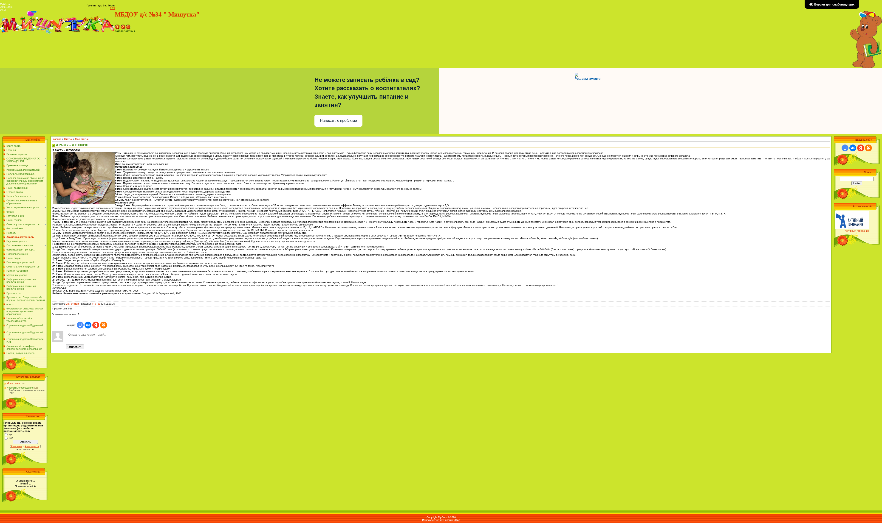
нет (11, 438)
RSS (112, 8)
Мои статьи (13, 383)
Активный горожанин (857, 230)
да (10, 434)
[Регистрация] (123, 26)
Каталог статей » (125, 31)
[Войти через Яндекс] (95, 325)
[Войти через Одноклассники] (103, 325)
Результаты (16, 446)
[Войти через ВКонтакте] (88, 325)
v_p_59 (96, 303)
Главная (56, 139)
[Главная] (117, 26)
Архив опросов (32, 446)
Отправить (75, 347)
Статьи (68, 139)
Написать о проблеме (338, 120)
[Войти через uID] (80, 325)
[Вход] (128, 26)
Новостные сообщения (20, 387)
